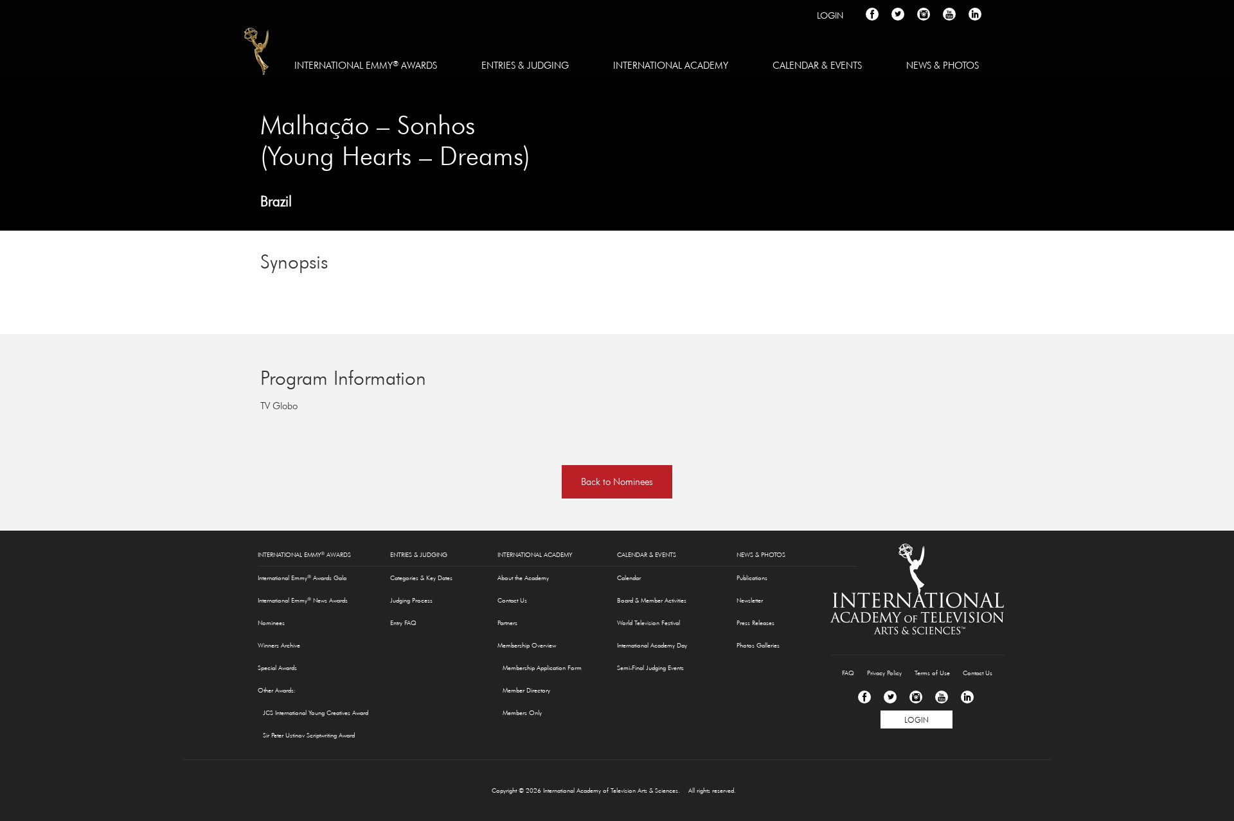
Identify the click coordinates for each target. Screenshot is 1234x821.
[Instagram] (915, 697)
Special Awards (277, 668)
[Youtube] (941, 697)
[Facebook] (864, 697)
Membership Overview (526, 645)
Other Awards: (277, 690)
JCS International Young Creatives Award (315, 713)
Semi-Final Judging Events (650, 668)
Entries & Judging (525, 65)
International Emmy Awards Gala (302, 577)
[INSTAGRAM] (923, 14)
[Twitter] (890, 697)
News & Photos (942, 65)
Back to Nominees (617, 481)
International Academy (670, 65)
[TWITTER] (897, 14)
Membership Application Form (542, 668)
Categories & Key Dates (421, 578)
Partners (507, 623)
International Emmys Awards (257, 53)
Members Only (522, 713)
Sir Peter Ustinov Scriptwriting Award (309, 735)
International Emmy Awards (365, 64)
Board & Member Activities (651, 600)
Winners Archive (279, 645)
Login (830, 15)
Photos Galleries (758, 645)
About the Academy (523, 578)
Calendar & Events (817, 65)
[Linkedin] (967, 697)
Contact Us (512, 600)
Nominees (271, 623)
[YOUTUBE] (949, 14)
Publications (752, 578)
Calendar (629, 578)
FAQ (848, 673)
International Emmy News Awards (303, 600)
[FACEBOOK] (872, 14)
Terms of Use (932, 673)
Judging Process (411, 600)
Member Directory (526, 690)
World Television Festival (648, 623)
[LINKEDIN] (975, 14)
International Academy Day (652, 645)
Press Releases (755, 623)
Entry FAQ (403, 623)
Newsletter (750, 600)
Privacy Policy (884, 673)
